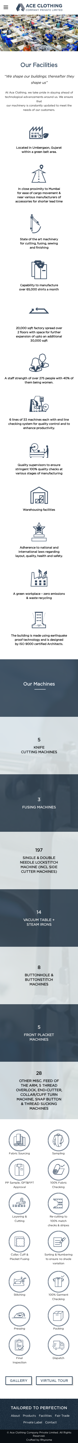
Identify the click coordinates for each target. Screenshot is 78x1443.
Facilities (45, 1415)
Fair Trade (62, 1415)
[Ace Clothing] (39, 7)
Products (29, 1415)
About (15, 1415)
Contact (51, 1422)
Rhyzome (46, 1439)
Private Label (32, 1422)
